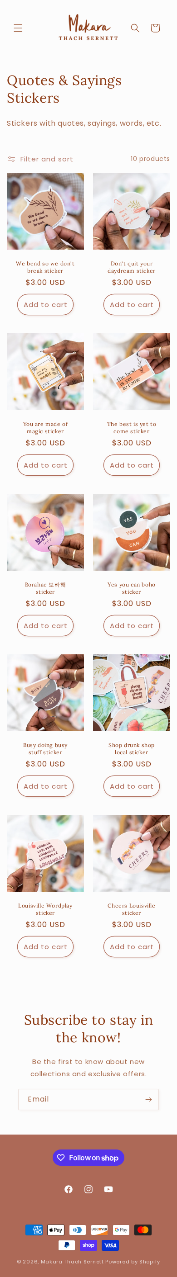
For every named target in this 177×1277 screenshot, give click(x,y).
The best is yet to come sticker (132, 428)
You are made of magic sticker (45, 428)
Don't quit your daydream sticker (132, 267)
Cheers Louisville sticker (131, 909)
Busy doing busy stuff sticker (45, 749)
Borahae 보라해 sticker (45, 588)
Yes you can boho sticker (132, 588)
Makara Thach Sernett (72, 1261)
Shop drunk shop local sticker (131, 749)
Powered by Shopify (132, 1261)
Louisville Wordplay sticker (45, 909)
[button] (18, 28)
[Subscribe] (148, 1099)
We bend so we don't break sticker (45, 267)
